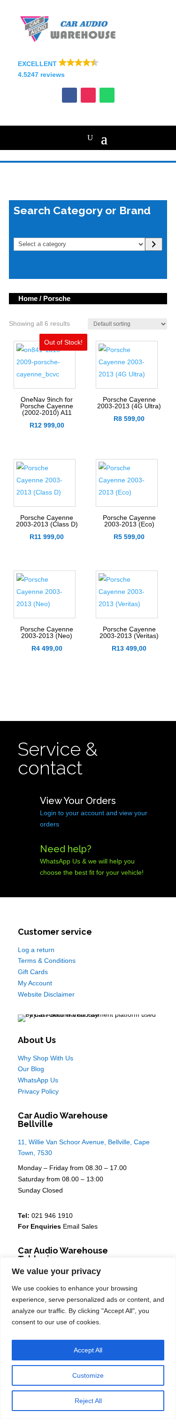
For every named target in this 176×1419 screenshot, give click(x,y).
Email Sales (80, 1226)
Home (28, 298)
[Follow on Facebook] (69, 95)
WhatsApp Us (38, 1080)
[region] (88, 1338)
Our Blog (31, 1069)
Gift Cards (33, 972)
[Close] (166, 1265)
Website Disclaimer (46, 994)
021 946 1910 (52, 1215)
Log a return (36, 950)
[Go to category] (153, 244)
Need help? (66, 849)
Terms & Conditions (47, 960)
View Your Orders (78, 800)
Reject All (88, 1400)
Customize (88, 1375)
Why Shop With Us (45, 1058)
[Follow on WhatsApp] (107, 95)
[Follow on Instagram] (88, 95)
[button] (88, 70)
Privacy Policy (38, 1091)
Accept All (88, 1350)
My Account (35, 983)
